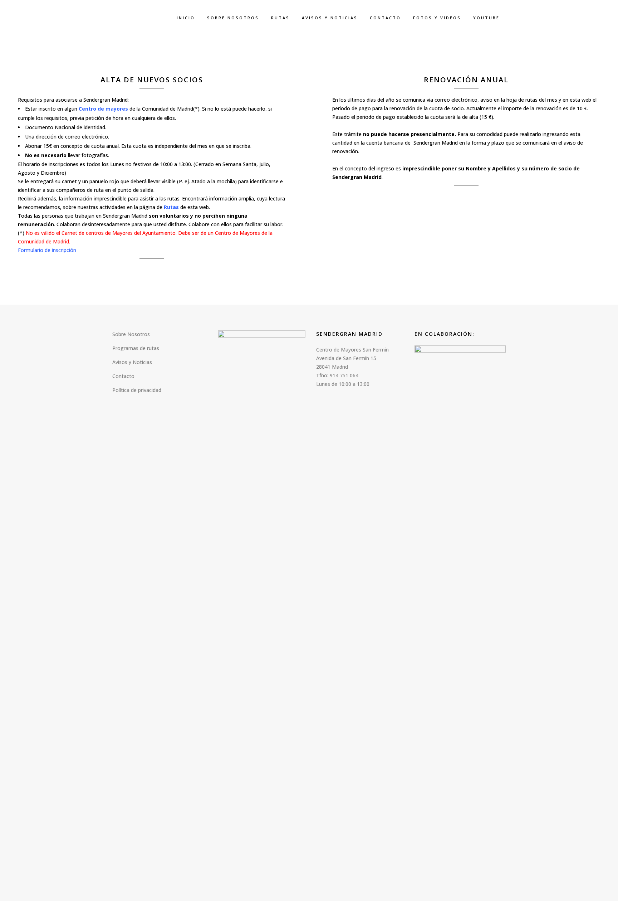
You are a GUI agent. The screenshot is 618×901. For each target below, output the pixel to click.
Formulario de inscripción (47, 250)
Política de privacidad (136, 390)
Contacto (123, 376)
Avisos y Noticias (132, 362)
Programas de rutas (135, 348)
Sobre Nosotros (131, 334)
